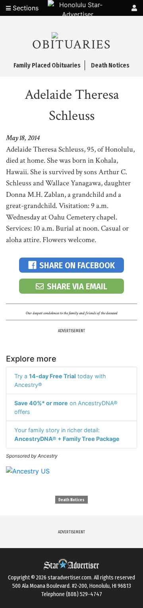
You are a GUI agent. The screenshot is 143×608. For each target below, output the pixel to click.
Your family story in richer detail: (67, 434)
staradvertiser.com (69, 577)
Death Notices (71, 500)
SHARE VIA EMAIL (77, 286)
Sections (25, 8)
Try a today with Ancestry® (60, 380)
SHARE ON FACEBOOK (77, 265)
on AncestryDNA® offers (66, 407)
